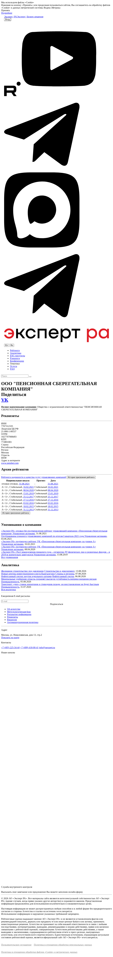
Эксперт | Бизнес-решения (30, 16)
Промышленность (10, 581)
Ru (12, 345)
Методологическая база (19, 611)
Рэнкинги (15, 358)
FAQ (12, 369)
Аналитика (15, 353)
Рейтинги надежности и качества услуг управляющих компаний (33, 477)
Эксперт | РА (10, 16)
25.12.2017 (28, 496)
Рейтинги (15, 350)
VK (4, 399)
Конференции (17, 361)
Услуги (13, 366)
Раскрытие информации (19, 614)
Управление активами (24, 533)
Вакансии (12, 619)
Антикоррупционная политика (22, 622)
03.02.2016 (28, 503)
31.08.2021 (24, 484)
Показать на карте (10, 637)
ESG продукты (17, 355)
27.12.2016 (28, 500)
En (6, 345)
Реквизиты (12, 617)
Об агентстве (13, 609)
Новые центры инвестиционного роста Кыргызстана (28, 573)
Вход (7, 19)
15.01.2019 (28, 493)
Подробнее (6, 13)
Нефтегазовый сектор (63, 576)
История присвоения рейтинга (81, 477)
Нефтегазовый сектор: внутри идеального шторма (26, 576)
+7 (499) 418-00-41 (29, 647)
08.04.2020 (28, 490)
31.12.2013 (28, 509)
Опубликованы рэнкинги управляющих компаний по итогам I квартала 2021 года (42, 536)
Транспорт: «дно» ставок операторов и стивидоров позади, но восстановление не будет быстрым (50, 584)
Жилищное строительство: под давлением (22, 571)
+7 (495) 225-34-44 (10, 647)
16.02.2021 (28, 487)
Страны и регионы (64, 573)
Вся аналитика (8, 589)
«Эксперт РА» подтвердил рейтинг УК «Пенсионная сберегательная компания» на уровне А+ (48, 541)
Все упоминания (9, 557)
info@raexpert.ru (47, 647)
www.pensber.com (10, 463)
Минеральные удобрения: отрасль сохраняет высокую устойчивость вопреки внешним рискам (49, 579)
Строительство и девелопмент (59, 571)
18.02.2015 (28, 506)
